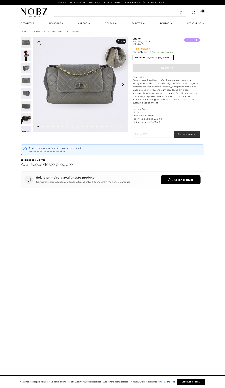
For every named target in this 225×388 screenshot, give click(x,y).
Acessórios (194, 23)
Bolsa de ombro (55, 31)
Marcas (82, 23)
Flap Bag (75, 31)
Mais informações (166, 381)
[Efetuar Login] (193, 12)
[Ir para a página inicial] (34, 12)
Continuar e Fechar (191, 381)
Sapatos (137, 23)
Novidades (56, 23)
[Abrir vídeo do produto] (115, 57)
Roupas (164, 23)
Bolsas (109, 23)
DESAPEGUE (27, 23)
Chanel (137, 38)
